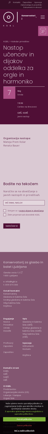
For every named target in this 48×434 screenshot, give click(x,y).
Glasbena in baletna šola (15, 296)
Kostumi (27, 349)
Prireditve (8, 324)
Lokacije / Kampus (12, 395)
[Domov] (8, 19)
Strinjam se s (26, 210)
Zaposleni (8, 346)
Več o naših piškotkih (24, 430)
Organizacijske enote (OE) (16, 392)
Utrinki (6, 327)
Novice (6, 321)
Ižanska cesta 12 (11, 272)
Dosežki (7, 330)
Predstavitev (9, 389)
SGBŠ (6, 377)
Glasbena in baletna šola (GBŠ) (32, 323)
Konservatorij (10, 293)
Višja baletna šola (11, 302)
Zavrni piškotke (24, 425)
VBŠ (5, 380)
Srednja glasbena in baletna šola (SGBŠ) (32, 329)
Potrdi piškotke (24, 419)
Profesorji (8, 343)
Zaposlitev (8, 352)
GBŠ (5, 374)
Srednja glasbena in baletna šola (19, 299)
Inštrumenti (28, 346)
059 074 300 (11, 284)
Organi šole (9, 398)
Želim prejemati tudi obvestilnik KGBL (24, 214)
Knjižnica (7, 305)
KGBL (6, 371)
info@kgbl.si (11, 281)
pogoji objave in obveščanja (31, 210)
